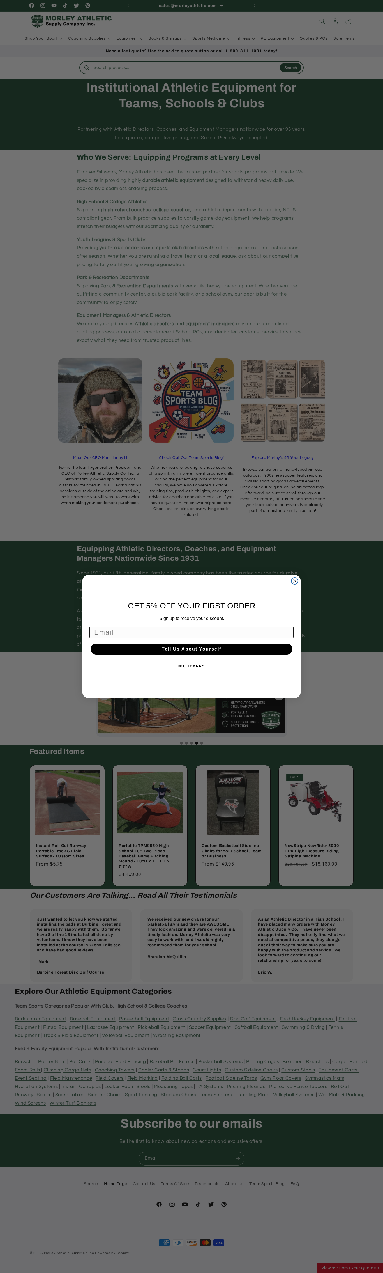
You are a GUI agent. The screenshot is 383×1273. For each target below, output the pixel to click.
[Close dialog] (294, 581)
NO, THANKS (191, 666)
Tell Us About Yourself (191, 649)
